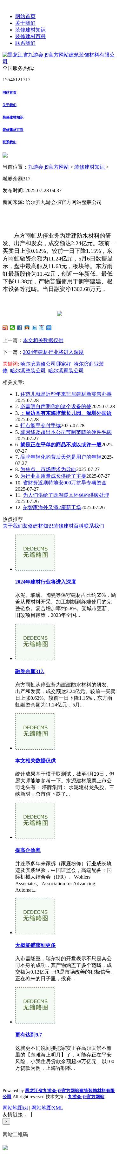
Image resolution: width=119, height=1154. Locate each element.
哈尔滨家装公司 (66, 370)
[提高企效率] (35, 837)
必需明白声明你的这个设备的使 (55, 406)
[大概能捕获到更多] (35, 932)
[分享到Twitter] (34, 327)
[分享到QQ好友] (27, 327)
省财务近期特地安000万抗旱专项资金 (65, 482)
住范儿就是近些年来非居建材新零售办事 (66, 394)
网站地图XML (47, 1107)
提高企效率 (28, 850)
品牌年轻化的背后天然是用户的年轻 (61, 457)
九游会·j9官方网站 (48, 167)
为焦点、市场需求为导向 (48, 469)
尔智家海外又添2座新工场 (52, 507)
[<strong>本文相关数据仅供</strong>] (35, 748)
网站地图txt (15, 1107)
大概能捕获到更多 (35, 945)
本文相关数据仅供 (43, 340)
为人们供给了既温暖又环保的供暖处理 (66, 495)
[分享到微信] (12, 327)
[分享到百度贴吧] (41, 327)
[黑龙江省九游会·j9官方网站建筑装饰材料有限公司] (59, 61)
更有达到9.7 (28, 1034)
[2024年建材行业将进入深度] (35, 569)
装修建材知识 (30, 29)
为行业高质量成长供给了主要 (53, 476)
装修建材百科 (30, 36)
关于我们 (25, 23)
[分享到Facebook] (20, 327)
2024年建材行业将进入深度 (53, 352)
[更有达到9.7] (35, 1021)
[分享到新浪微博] (5, 327)
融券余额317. (29, 671)
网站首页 (25, 16)
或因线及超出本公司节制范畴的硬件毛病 (66, 432)
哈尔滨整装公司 (28, 370)
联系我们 (25, 43)
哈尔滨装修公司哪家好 (45, 364)
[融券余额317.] (35, 658)
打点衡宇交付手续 (40, 425)
